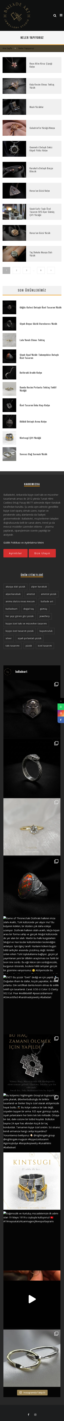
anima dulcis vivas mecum (20, 601)
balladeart (11, 608)
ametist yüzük (48, 594)
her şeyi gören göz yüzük (20, 616)
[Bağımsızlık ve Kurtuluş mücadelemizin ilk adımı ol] (31, 1240)
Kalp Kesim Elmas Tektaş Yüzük (42, 86)
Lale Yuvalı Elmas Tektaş (32, 340)
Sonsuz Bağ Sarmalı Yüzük (33, 454)
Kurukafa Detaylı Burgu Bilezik (41, 169)
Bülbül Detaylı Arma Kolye (33, 421)
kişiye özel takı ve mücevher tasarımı (26, 623)
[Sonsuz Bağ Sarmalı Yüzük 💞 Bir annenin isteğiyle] (31, 1299)
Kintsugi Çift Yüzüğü (30, 438)
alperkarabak (13, 594)
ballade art (47, 601)
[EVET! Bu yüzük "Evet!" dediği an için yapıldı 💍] (31, 1004)
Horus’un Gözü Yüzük (40, 233)
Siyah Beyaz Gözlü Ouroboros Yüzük (38, 323)
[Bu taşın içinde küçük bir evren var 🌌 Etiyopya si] (31, 886)
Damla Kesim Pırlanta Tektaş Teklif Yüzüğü (38, 388)
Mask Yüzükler (37, 107)
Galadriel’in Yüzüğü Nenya (42, 128)
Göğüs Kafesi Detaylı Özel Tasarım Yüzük (40, 307)
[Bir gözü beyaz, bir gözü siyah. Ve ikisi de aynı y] (31, 767)
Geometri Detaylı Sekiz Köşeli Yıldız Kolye (41, 148)
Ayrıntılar (15, 553)
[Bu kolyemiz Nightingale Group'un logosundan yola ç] (31, 1122)
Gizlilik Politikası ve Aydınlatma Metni (23, 542)
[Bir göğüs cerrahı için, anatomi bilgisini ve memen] (31, 708)
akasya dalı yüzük (15, 586)
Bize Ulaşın (42, 553)
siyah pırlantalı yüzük (29, 638)
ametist (31, 594)
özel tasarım (45, 645)
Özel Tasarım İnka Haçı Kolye (35, 405)
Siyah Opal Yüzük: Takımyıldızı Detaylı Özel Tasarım (39, 356)
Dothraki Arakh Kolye (31, 372)
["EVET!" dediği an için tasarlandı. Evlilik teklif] (31, 827)
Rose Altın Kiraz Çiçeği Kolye (41, 65)
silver (9, 638)
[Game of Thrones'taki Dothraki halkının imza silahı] (31, 945)
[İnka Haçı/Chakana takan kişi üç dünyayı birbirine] (31, 1063)
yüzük (29, 645)
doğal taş (28, 608)
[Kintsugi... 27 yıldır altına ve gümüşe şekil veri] (31, 1181)
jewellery (45, 616)
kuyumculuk (46, 630)
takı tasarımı (13, 645)
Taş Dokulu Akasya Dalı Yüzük (41, 253)
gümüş (43, 608)
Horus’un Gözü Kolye (40, 190)
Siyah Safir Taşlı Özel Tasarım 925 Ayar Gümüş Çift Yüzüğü (42, 212)
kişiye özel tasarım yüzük (20, 630)
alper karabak (39, 586)
